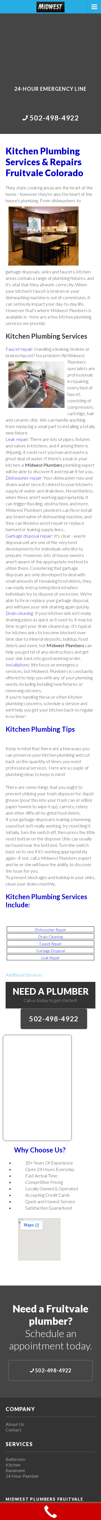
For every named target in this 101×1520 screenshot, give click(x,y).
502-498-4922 (54, 1019)
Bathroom (15, 1459)
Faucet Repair (51, 944)
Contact (13, 1429)
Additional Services (24, 974)
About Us (15, 1424)
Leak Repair (50, 958)
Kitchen (13, 1464)
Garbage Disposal (50, 951)
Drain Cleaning (50, 937)
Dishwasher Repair (50, 930)
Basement (15, 1470)
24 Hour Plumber (22, 1476)
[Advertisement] (50, 45)
